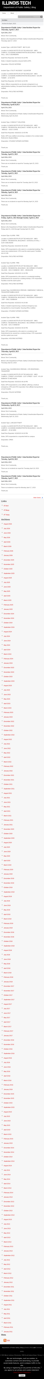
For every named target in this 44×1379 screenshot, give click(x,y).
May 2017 (7, 1017)
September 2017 (9, 999)
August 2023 (8, 685)
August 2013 (8, 1219)
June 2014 (7, 1174)
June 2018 (7, 959)
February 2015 (8, 1139)
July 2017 (7, 1008)
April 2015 (7, 1130)
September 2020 (9, 838)
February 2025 (8, 605)
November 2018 (9, 937)
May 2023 (7, 699)
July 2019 (7, 901)
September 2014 (9, 1161)
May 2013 (7, 1233)
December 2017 (9, 986)
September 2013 (9, 1215)
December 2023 (9, 667)
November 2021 (9, 780)
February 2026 (8, 551)
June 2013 (7, 1228)
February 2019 (8, 923)
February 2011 (8, 1327)
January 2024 (8, 663)
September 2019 (9, 892)
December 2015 (9, 1094)
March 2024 (7, 654)
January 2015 (8, 1143)
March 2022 (7, 762)
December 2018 (9, 932)
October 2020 (8, 833)
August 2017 (8, 1004)
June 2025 (7, 587)
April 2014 (7, 1183)
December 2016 (9, 1040)
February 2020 (8, 869)
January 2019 (8, 928)
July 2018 (7, 955)
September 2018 (9, 946)
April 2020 (7, 860)
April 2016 (7, 1076)
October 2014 (8, 1157)
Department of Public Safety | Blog (20, 7)
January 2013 (8, 1251)
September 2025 (9, 573)
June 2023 (7, 694)
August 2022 (8, 739)
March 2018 (7, 973)
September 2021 (9, 789)
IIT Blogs (6, 510)
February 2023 (8, 712)
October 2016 (8, 1049)
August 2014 (8, 1165)
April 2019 (7, 914)
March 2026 (7, 546)
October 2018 (8, 941)
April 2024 (7, 650)
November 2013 (9, 1206)
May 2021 (7, 807)
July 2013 (7, 1224)
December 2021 (9, 775)
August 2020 (8, 842)
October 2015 (8, 1103)
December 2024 (9, 614)
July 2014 (7, 1170)
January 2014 (8, 1197)
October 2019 (8, 887)
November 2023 (9, 672)
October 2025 (8, 569)
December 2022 (9, 721)
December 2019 (9, 878)
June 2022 (7, 748)
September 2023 (9, 681)
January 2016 (8, 1089)
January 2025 (8, 609)
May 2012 (7, 1264)
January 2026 (8, 555)
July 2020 (7, 847)
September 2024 (9, 627)
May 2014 (7, 1179)
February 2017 (8, 1031)
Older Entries (37, 497)
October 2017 (8, 995)
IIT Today (7, 515)
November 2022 (9, 726)
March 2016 (7, 1080)
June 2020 (7, 851)
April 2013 (7, 1237)
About (12, 13)
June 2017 (7, 1013)
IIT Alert (6, 506)
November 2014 (9, 1152)
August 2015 (8, 1112)
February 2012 (8, 1278)
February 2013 (8, 1246)
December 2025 (9, 560)
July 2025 (7, 582)
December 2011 (9, 1287)
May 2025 (7, 591)
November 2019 (9, 883)
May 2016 (7, 1071)
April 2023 (7, 703)
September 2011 (9, 1300)
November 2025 (9, 564)
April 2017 (7, 1022)
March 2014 (7, 1188)
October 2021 (8, 784)
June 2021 (7, 802)
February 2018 (8, 977)
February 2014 (8, 1192)
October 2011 (8, 1296)
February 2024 (8, 659)
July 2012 (7, 1260)
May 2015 (7, 1125)
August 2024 (8, 632)
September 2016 (9, 1053)
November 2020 (9, 829)
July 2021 (7, 798)
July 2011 (7, 1309)
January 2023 (8, 717)
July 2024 (7, 636)
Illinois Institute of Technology (18, 3)
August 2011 (8, 1305)
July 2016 (7, 1062)
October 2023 (8, 676)
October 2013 (8, 1210)
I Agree (22, 1375)
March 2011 (7, 1323)
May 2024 (7, 645)
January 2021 (8, 825)
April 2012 (7, 1269)
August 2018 (8, 950)
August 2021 (8, 793)
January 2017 (8, 1035)
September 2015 (9, 1107)
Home (4, 13)
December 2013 (9, 1201)
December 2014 (9, 1148)
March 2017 (7, 1026)
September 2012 (9, 1255)
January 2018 (8, 982)
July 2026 (7, 528)
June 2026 (7, 533)
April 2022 (7, 757)
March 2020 (7, 865)
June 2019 (7, 905)
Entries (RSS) (29, 1347)
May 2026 (7, 537)
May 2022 (7, 753)
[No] (41, 1367)
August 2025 (8, 578)
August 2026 (8, 524)
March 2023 (7, 708)
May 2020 (7, 856)
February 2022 (8, 766)
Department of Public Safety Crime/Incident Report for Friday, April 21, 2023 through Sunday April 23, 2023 (20, 217)
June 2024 (7, 641)
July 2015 (7, 1116)
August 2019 (8, 896)
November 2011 (9, 1291)
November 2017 (9, 991)
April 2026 (7, 542)
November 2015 (9, 1098)
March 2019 (7, 919)
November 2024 (9, 618)
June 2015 (7, 1121)
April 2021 (7, 811)
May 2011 (7, 1314)
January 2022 (8, 771)
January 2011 (8, 1331)
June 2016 (7, 1067)
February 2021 (8, 820)
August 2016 (8, 1058)
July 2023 (7, 690)
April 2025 (7, 596)
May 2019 (7, 910)
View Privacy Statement (22, 1372)
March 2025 (7, 600)
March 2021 (7, 816)
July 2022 (7, 744)
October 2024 (8, 623)
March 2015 (7, 1134)
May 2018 (7, 964)
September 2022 (9, 735)
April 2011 (7, 1318)
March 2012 (7, 1273)
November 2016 (9, 1044)
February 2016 (8, 1085)
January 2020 (8, 874)
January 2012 (8, 1282)
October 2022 (8, 730)
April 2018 (7, 968)
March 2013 (7, 1242)
